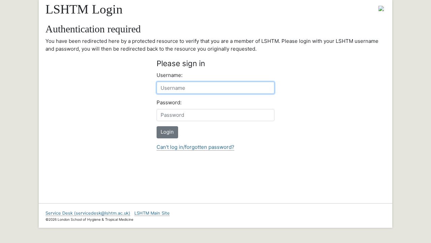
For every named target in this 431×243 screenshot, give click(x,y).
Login (167, 132)
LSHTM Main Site (152, 213)
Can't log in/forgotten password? (195, 147)
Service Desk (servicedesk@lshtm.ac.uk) (87, 213)
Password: (169, 102)
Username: (170, 75)
